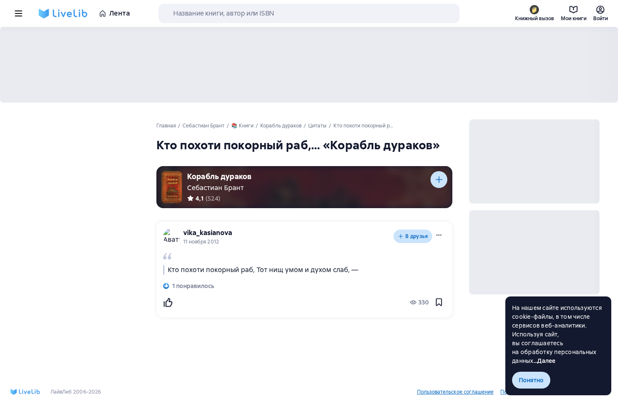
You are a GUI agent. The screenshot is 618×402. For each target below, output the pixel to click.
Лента (119, 13)
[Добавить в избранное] (439, 302)
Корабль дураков (219, 176)
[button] (439, 235)
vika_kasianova (207, 232)
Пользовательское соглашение (455, 392)
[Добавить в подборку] (438, 179)
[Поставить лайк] (167, 302)
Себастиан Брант (215, 187)
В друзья (416, 236)
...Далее (544, 361)
